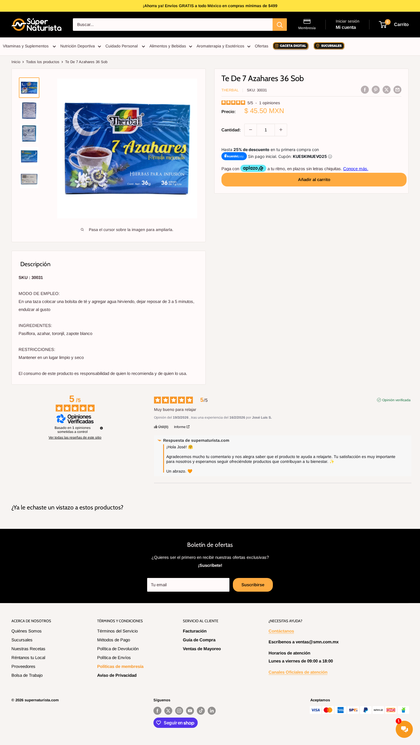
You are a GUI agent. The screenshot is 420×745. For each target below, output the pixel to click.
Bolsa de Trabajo (27, 675)
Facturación (195, 630)
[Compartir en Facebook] (365, 89)
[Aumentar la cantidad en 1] (281, 130)
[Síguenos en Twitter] (168, 711)
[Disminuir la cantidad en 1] (251, 130)
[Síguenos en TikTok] (201, 711)
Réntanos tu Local (28, 657)
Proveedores (23, 666)
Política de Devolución (118, 648)
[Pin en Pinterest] (376, 89)
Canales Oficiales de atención (298, 672)
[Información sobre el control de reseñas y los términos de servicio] (101, 428)
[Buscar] (280, 24)
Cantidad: (231, 129)
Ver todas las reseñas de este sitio (75, 437)
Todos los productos (42, 62)
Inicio (15, 62)
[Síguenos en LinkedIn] (212, 711)
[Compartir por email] (397, 89)
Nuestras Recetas (28, 648)
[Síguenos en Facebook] (157, 711)
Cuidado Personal (122, 46)
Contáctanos (281, 630)
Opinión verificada (396, 400)
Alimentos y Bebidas (167, 46)
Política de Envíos (114, 657)
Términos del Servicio (117, 630)
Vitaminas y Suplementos (26, 46)
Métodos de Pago (113, 639)
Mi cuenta (346, 27)
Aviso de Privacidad (117, 675)
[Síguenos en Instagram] (179, 711)
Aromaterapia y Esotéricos (220, 46)
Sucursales (22, 639)
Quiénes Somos (26, 630)
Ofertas (261, 46)
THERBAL (230, 90)
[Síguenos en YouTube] (190, 711)
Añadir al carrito (314, 179)
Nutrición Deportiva (77, 46)
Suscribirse (252, 584)
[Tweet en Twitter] (387, 89)
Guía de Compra (199, 639)
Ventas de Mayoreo (202, 648)
